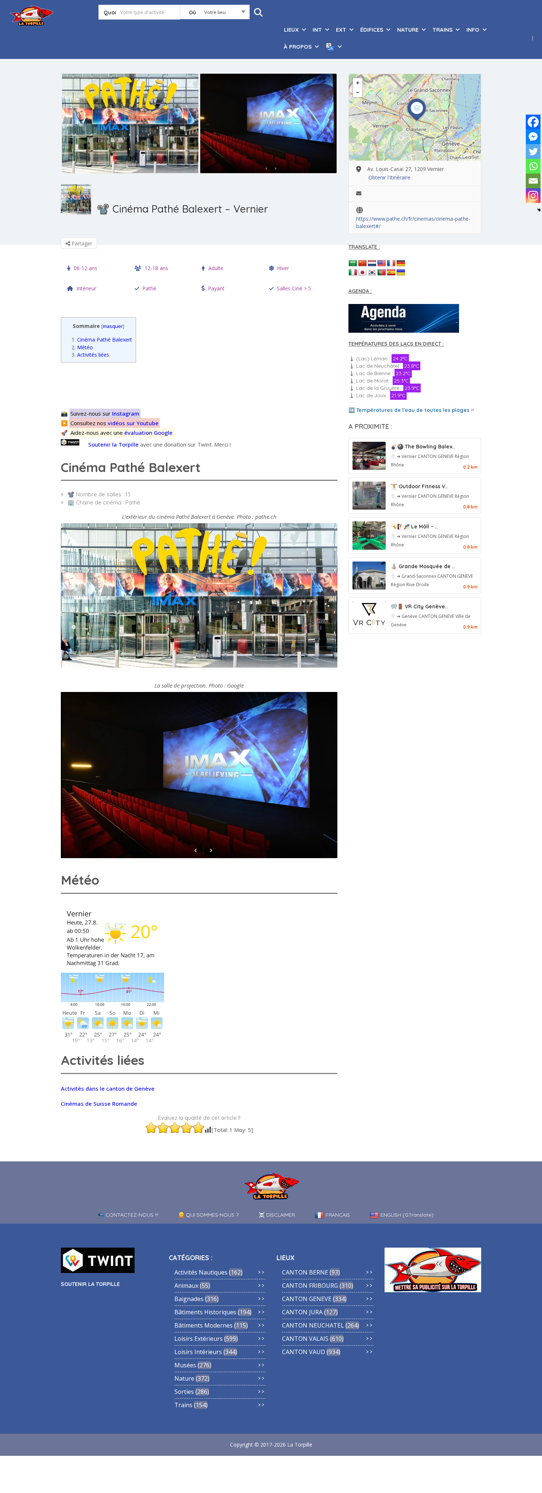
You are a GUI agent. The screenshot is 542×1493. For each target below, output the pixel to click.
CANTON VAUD (303, 1352)
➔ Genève (407, 616)
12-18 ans (156, 268)
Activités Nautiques (200, 1272)
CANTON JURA (302, 1312)
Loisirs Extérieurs (198, 1339)
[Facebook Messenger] (533, 136)
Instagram (125, 413)
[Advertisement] (201, 384)
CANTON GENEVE (436, 456)
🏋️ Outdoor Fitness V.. (419, 486)
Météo (82, 347)
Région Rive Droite (410, 584)
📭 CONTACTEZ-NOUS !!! (128, 1214)
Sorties (184, 1392)
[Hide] (539, 210)
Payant (216, 288)
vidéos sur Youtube (133, 423)
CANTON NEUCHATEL (313, 1325)
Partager (81, 243)
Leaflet (470, 157)
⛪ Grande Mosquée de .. (423, 566)
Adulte (215, 268)
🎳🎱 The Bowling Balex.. (423, 446)
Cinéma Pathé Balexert (102, 339)
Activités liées (90, 354)
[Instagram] (533, 195)
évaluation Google (148, 432)
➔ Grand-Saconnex (417, 576)
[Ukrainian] (400, 272)
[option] (130, 123)
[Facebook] (533, 122)
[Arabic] (352, 263)
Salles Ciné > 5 (294, 288)
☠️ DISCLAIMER (276, 1214)
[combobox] (214, 13)
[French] (391, 263)
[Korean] (372, 272)
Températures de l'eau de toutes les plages (412, 410)
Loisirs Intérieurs (198, 1352)
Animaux (186, 1286)
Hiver (283, 268)
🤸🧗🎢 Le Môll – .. (414, 526)
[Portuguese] (381, 272)
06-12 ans (85, 268)
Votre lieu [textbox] (215, 12)
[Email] (533, 181)
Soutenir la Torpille (113, 444)
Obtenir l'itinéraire (389, 177)
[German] (400, 263)
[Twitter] (533, 151)
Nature (184, 1378)
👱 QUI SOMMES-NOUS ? (208, 1214)
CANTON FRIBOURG (310, 1286)
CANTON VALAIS (305, 1339)
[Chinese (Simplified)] (362, 263)
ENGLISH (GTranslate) (407, 1214)
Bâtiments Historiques (205, 1312)
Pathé (149, 288)
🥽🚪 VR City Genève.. (419, 606)
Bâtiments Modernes (203, 1325)
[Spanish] (391, 272)
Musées (185, 1365)
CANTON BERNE (305, 1272)
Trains (183, 1405)
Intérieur (86, 288)
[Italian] (352, 272)
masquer (113, 326)
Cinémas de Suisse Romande (99, 1103)
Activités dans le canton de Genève (107, 1088)
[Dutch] (372, 263)
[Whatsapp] (533, 166)
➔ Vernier (407, 456)
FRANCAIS (338, 1214)
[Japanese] (362, 272)
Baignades (189, 1299)
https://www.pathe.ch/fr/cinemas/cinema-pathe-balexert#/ (413, 219)
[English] (381, 263)
